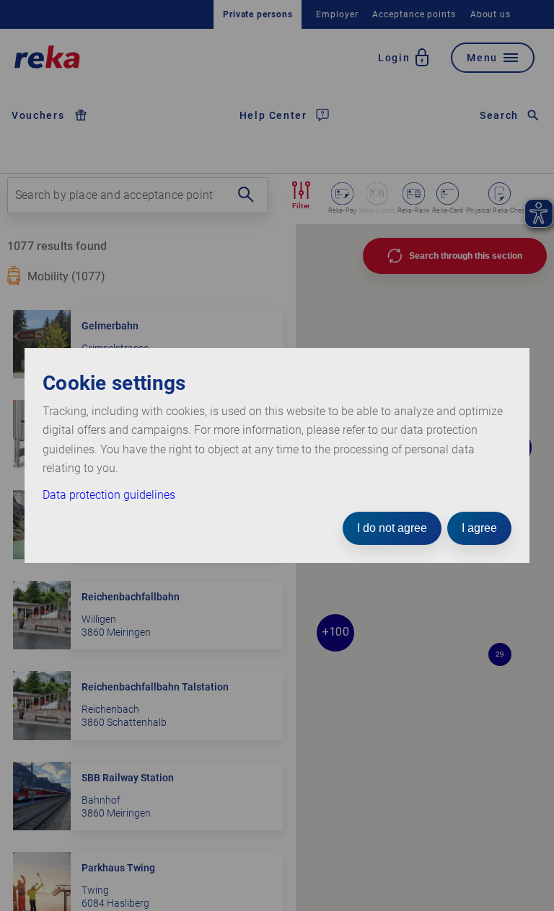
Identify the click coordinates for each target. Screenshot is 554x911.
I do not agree (392, 528)
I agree (479, 528)
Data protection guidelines (109, 495)
